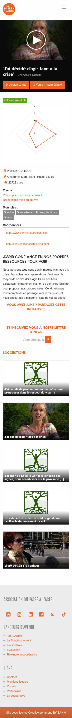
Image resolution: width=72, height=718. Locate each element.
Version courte (17, 84)
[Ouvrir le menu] (64, 7)
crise (9, 217)
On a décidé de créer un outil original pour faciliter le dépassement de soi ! (32, 519)
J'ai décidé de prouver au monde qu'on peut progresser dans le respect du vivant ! (33, 390)
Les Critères (14, 645)
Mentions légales (17, 681)
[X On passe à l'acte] (53, 614)
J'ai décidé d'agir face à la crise (25, 437)
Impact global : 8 (16, 100)
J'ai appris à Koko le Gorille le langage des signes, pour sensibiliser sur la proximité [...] (34, 477)
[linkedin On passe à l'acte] (31, 614)
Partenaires (14, 691)
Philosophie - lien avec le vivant (22, 195)
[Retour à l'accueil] (9, 9)
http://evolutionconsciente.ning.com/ (28, 244)
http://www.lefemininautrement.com (27, 232)
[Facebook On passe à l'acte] (41, 614)
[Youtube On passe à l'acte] (8, 614)
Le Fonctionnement (19, 640)
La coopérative (16, 695)
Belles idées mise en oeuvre (20, 200)
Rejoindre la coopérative (22, 654)
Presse (11, 686)
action (10, 212)
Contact (12, 677)
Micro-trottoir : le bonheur (21, 565)
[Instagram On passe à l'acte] (20, 614)
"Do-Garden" (15, 636)
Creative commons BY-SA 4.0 (47, 712)
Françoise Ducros (47, 212)
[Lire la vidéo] (36, 40)
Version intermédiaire (48, 84)
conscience (25, 212)
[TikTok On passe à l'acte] (64, 614)
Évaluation (13, 650)
